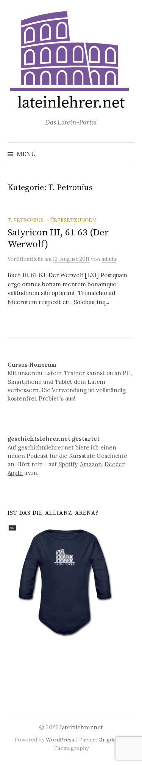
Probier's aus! (57, 398)
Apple (15, 472)
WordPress (60, 739)
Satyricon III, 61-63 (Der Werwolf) (58, 238)
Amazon (91, 464)
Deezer (114, 464)
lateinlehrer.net (81, 727)
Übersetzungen (73, 220)
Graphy (107, 739)
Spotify (67, 464)
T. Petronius (26, 220)
